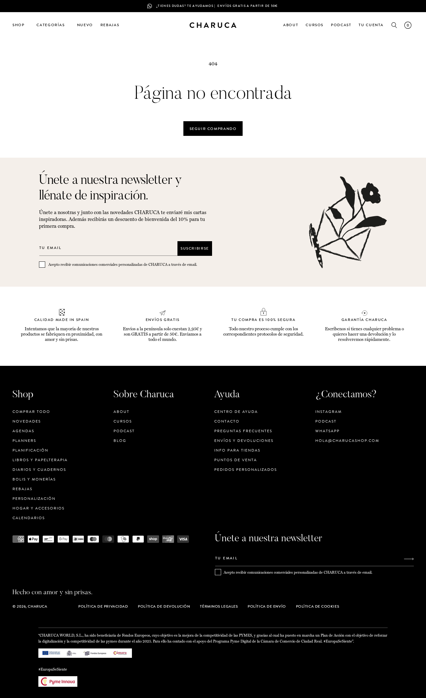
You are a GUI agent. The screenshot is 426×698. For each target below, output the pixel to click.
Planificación (30, 450)
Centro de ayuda (236, 411)
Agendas (23, 431)
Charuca (37, 606)
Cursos (123, 421)
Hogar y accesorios (38, 508)
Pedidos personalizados (245, 469)
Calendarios (28, 518)
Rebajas (22, 489)
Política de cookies (317, 606)
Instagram (328, 411)
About (121, 411)
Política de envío (267, 606)
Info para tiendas (237, 450)
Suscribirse (195, 248)
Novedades (26, 421)
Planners (24, 440)
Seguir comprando (213, 128)
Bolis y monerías (34, 479)
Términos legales (219, 606)
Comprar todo (31, 411)
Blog (120, 440)
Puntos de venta (235, 460)
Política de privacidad (103, 606)
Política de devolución (164, 606)
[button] (21, 25)
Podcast (124, 431)
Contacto (227, 421)
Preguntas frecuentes (243, 431)
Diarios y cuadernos (39, 469)
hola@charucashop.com (347, 440)
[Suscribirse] (409, 559)
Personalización (34, 498)
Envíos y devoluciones (244, 440)
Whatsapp (327, 431)
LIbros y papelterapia (40, 460)
